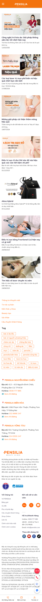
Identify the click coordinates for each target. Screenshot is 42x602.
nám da (15, 350)
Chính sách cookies (9, 527)
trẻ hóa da (21, 363)
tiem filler (7, 359)
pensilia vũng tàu (30, 355)
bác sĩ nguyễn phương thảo (14, 338)
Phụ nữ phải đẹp (7, 509)
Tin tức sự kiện (8, 305)
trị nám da (19, 367)
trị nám (6, 367)
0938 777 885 (15, 391)
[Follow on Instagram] (24, 536)
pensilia (27, 350)
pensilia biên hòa (10, 355)
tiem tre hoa (21, 359)
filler (30, 346)
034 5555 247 (15, 436)
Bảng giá (5, 502)
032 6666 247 (15, 413)
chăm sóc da (8, 342)
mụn (5, 350)
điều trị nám (33, 367)
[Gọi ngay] (37, 577)
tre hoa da (7, 363)
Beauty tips (6, 313)
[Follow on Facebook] (34, 536)
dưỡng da (19, 346)
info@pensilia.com (33, 527)
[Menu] (3, 4)
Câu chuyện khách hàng (12, 322)
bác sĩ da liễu (8, 334)
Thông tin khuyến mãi (11, 300)
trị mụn (33, 363)
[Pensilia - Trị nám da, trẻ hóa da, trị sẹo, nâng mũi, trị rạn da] (21, 4)
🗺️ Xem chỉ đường (9, 394)
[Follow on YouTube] (29, 536)
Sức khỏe (5, 317)
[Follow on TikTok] (39, 536)
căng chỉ (7, 346)
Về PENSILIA (6, 499)
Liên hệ (4, 520)
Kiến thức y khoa (9, 309)
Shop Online (6, 516)
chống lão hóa (25, 342)
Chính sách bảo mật (9, 523)
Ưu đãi (4, 506)
